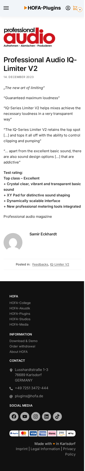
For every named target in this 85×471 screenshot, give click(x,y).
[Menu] (11, 8)
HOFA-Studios (19, 319)
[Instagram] (35, 416)
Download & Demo (23, 341)
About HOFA (18, 352)
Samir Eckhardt (43, 234)
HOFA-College (20, 303)
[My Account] (68, 8)
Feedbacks (40, 264)
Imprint (22, 449)
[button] (76, 8)
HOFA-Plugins (19, 313)
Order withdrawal (22, 346)
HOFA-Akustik (19, 308)
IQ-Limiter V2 (59, 264)
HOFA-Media (19, 324)
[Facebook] (13, 416)
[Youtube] (24, 416)
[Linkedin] (46, 416)
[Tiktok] (57, 416)
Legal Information (45, 449)
